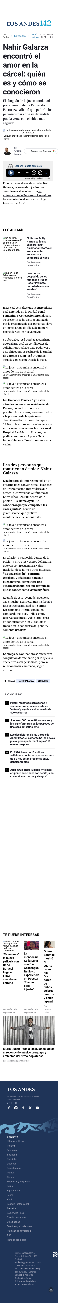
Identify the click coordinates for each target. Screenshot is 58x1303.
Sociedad (12, 1154)
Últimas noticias (15, 1141)
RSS (9, 1235)
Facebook (9, 1108)
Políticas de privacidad (19, 1230)
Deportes (11, 1163)
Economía (12, 1150)
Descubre (43, 681)
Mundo (10, 1172)
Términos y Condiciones (19, 1226)
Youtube (37, 1108)
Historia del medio (16, 1239)
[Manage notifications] (51, 1289)
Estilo (10, 1186)
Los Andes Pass (15, 1213)
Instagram (16, 1108)
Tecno (10, 1195)
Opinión (11, 1177)
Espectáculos (20, 36)
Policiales (12, 1159)
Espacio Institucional (18, 1204)
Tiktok (23, 1108)
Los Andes (6, 35)
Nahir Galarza (26, 681)
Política (11, 1145)
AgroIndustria (14, 1190)
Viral (9, 1199)
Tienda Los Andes (16, 1217)
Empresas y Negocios (18, 1181)
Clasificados (13, 1222)
